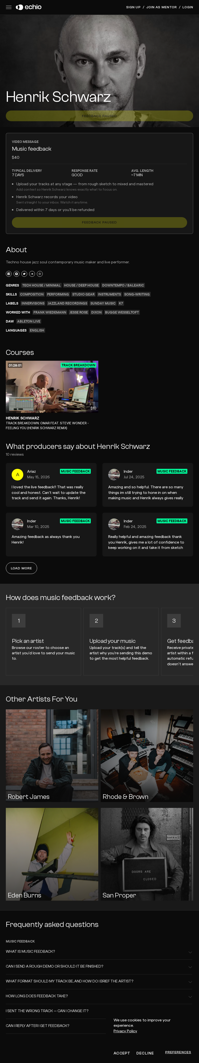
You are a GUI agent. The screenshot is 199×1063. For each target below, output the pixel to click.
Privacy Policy (125, 1031)
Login (187, 7)
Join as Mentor (161, 7)
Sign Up (133, 7)
